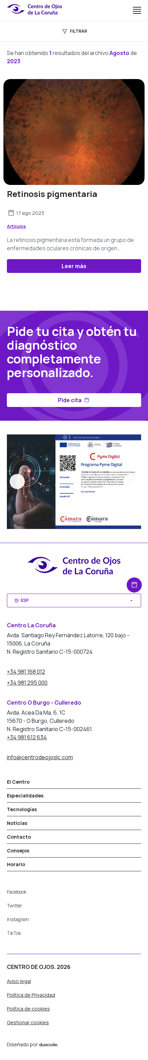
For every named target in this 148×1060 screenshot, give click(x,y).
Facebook (17, 891)
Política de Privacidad (31, 995)
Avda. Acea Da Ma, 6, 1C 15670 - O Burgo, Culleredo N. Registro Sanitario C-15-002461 (49, 721)
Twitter (14, 905)
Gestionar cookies (28, 1022)
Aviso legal (19, 981)
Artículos (16, 226)
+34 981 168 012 (26, 671)
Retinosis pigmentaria (52, 193)
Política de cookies (28, 1008)
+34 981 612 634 (27, 737)
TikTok (14, 933)
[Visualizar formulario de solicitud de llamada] (134, 585)
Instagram (18, 919)
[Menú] (137, 10)
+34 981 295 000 (27, 682)
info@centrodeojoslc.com (40, 757)
